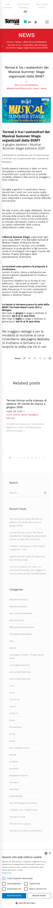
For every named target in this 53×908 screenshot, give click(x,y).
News (18, 42)
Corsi (9, 414)
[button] (26, 903)
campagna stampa (19, 665)
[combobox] (46, 853)
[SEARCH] (45, 493)
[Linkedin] (29, 22)
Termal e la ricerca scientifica (25, 830)
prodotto (14, 768)
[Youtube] (35, 22)
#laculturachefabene (34, 42)
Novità (12, 754)
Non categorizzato (19, 747)
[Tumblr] (40, 358)
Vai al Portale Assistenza (23, 6)
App (11, 641)
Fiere (12, 720)
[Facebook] (24, 358)
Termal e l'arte (17, 816)
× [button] (50, 853)
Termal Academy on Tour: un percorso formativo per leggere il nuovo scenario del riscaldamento (27, 570)
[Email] (49, 358)
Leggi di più (7, 873)
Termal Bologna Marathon (23, 803)
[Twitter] (29, 358)
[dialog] (26, 879)
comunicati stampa (20, 672)
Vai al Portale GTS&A (42, 6)
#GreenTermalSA (18, 599)
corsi (12, 685)
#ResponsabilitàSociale (19, 88)
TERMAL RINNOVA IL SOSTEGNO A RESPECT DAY (27, 548)
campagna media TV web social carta (26, 656)
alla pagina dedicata (35, 339)
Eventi (36, 88)
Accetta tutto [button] (14, 895)
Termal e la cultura (20, 823)
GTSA (12, 734)
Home (10, 42)
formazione (15, 727)
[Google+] (35, 358)
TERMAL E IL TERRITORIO (23, 810)
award (12, 647)
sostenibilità (15, 796)
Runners (14, 782)
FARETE (13, 713)
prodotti (13, 761)
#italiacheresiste (18, 606)
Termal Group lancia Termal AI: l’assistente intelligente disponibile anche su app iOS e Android (27, 536)
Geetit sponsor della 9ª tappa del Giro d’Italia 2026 (27, 558)
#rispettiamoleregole (20, 634)
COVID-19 (14, 699)
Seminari (14, 789)
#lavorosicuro (16, 620)
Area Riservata (7, 6)
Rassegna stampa (18, 775)
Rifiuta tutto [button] (39, 895)
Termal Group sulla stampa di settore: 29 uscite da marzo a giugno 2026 (26, 404)
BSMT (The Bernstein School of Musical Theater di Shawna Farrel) (25, 241)
